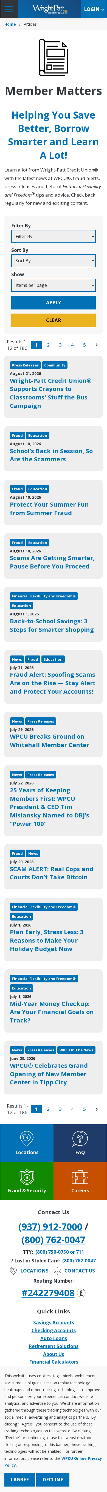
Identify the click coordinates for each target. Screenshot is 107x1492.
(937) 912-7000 (50, 1226)
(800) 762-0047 (53, 1239)
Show (17, 274)
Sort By (19, 250)
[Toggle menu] (9, 9)
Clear (53, 320)
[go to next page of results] (96, 345)
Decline (53, 1479)
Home (10, 24)
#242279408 (48, 1292)
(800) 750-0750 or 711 (59, 1252)
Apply (53, 302)
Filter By (21, 225)
